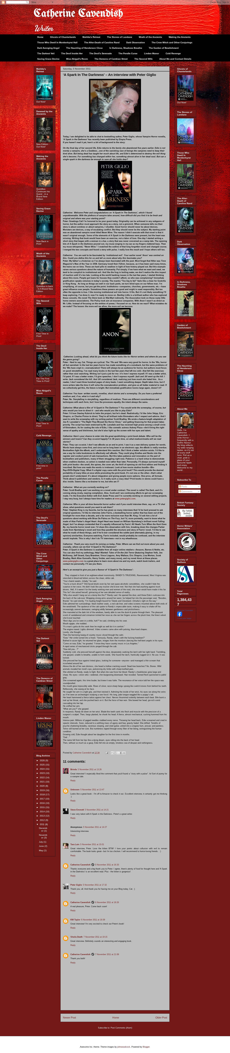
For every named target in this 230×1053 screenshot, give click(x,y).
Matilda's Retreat (91, 37)
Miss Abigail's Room (77, 59)
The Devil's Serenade (100, 53)
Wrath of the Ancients (150, 37)
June (41, 846)
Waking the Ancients (180, 37)
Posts (184, 486)
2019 (42, 790)
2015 (42, 807)
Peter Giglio (76, 885)
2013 (42, 816)
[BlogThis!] (115, 753)
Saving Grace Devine (48, 59)
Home (40, 37)
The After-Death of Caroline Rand (102, 42)
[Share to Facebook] (121, 753)
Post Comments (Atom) (121, 1028)
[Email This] (112, 753)
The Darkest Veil (45, 53)
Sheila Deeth (76, 937)
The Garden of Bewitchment (164, 48)
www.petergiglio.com (73, 561)
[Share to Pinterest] (124, 753)
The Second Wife (143, 59)
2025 (42, 764)
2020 (42, 786)
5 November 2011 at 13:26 (90, 769)
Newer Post (69, 1017)
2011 (42, 824)
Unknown (74, 789)
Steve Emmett (77, 810)
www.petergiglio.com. (126, 498)
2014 (42, 811)
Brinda (73, 769)
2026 (42, 760)
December (43, 829)
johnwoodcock (123, 1047)
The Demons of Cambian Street (111, 59)
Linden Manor (151, 53)
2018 (42, 794)
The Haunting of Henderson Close (84, 48)
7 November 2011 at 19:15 (95, 937)
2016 (42, 803)
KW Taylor (75, 920)
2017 (42, 798)
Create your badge (184, 618)
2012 (42, 820)
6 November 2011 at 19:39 (93, 920)
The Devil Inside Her (72, 53)
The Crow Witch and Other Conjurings (172, 42)
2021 (42, 781)
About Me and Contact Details (175, 59)
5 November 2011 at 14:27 (95, 827)
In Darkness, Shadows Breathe (125, 48)
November (43, 836)
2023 (42, 773)
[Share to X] (118, 753)
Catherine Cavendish (78, 14)
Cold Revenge (173, 53)
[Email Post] (106, 753)
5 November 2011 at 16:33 (107, 865)
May (41, 850)
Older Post (161, 1017)
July (41, 842)
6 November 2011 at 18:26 (107, 902)
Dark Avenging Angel (48, 48)
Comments (186, 491)
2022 (42, 777)
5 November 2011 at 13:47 (92, 789)
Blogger (146, 1047)
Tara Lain (74, 844)
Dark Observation (135, 42)
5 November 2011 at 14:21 (97, 810)
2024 (42, 769)
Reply (73, 780)
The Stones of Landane (119, 37)
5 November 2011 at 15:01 (92, 844)
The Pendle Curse (127, 53)
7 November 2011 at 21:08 (107, 954)
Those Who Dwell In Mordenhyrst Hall (57, 42)
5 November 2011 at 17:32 (95, 885)
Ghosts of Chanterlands (63, 37)
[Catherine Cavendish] (179, 615)
